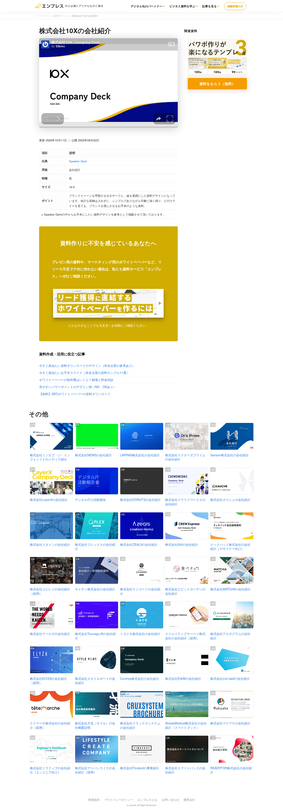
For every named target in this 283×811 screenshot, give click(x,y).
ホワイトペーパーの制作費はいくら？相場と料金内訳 (76, 379)
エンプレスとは (147, 800)
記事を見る (209, 6)
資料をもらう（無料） (217, 83)
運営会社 (189, 800)
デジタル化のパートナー (146, 6)
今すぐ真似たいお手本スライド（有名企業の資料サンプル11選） (84, 372)
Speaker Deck (78, 161)
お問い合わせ (170, 800)
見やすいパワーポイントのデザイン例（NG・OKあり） (77, 387)
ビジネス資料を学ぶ (182, 6)
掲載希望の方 (235, 6)
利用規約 (94, 800)
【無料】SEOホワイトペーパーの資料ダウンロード (75, 394)
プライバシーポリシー (118, 800)
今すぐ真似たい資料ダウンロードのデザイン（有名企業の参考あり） (87, 365)
